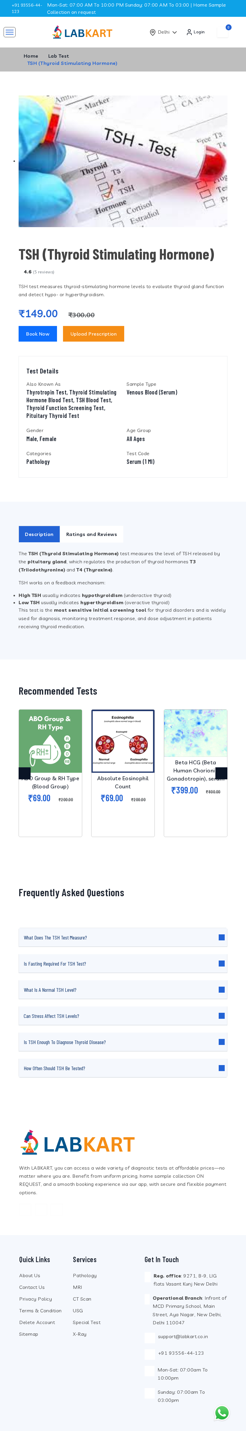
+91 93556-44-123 (181, 1353)
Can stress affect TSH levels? (51, 1015)
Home (31, 56)
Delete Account (37, 1322)
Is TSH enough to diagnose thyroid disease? (65, 1042)
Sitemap (28, 1334)
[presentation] (25, 773)
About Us (29, 1275)
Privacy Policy (35, 1299)
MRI (77, 1287)
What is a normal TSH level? (50, 989)
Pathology (85, 1275)
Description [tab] (39, 534)
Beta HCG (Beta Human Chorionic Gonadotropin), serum (195, 770)
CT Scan (82, 1299)
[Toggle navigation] (10, 32)
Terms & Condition (40, 1311)
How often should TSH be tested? (54, 1068)
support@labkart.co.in (183, 1336)
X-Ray (80, 1334)
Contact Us (32, 1287)
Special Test (86, 1322)
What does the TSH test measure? (55, 937)
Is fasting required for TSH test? (55, 963)
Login (199, 31)
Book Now (38, 334)
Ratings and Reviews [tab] (91, 534)
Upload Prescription (93, 334)
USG (78, 1311)
